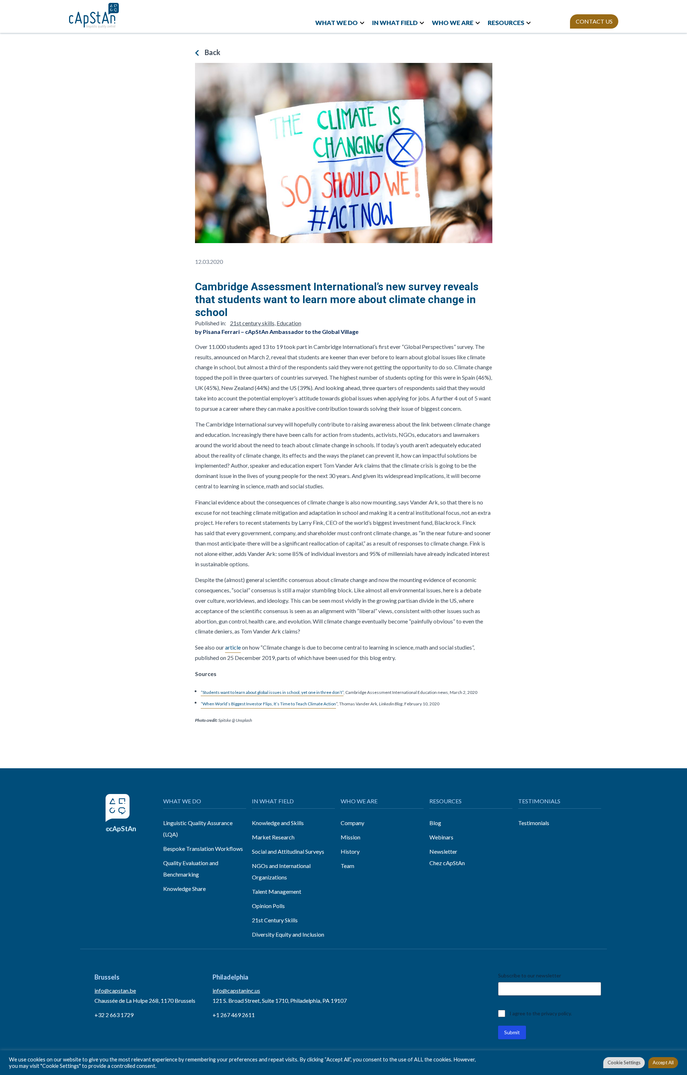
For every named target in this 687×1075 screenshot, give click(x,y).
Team (347, 865)
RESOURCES (506, 22)
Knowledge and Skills (278, 822)
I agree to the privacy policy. (541, 1013)
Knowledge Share (184, 888)
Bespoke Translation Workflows (203, 848)
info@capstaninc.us (236, 990)
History (350, 851)
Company (352, 822)
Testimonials (533, 822)
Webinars (441, 837)
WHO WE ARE (452, 22)
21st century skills (252, 323)
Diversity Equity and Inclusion (288, 934)
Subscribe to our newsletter (529, 975)
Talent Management (276, 891)
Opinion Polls (268, 905)
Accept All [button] (663, 1062)
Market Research (273, 837)
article (233, 647)
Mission (350, 837)
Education (289, 323)
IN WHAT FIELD (395, 22)
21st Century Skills (275, 920)
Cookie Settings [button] (624, 1062)
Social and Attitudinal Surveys (288, 851)
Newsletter (443, 851)
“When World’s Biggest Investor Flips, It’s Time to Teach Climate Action (268, 703)
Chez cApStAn (447, 862)
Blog (435, 822)
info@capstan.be (115, 990)
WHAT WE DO (336, 22)
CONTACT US (594, 21)
